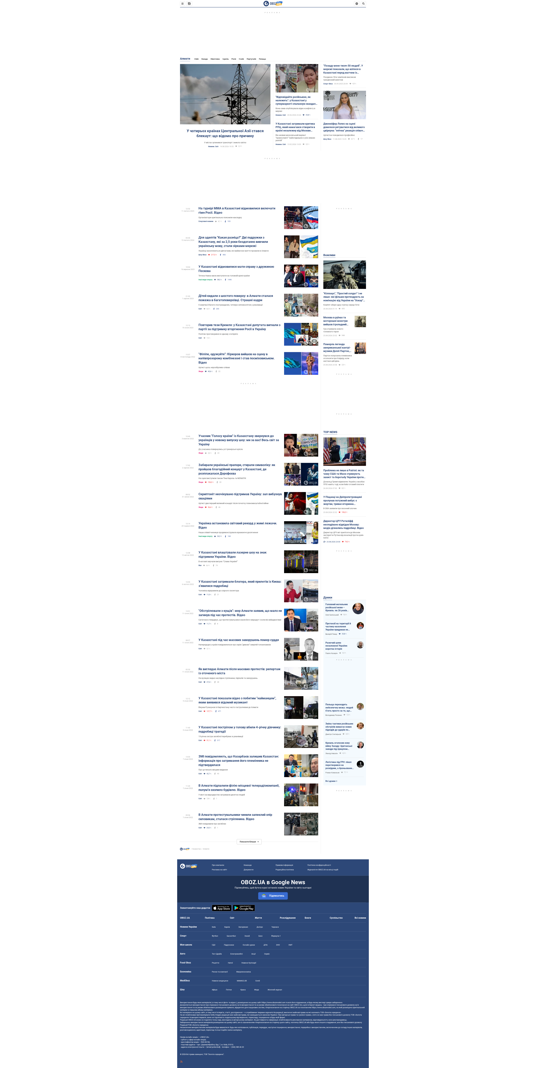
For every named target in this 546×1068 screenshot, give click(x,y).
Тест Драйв (217, 954)
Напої (230, 963)
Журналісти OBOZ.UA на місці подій (322, 870)
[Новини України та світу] (185, 850)
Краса (243, 990)
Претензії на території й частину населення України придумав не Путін (338, 626)
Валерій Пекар (331, 634)
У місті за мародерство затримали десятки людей (221, 795)
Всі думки (330, 781)
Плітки (229, 990)
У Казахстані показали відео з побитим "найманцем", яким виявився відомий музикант (237, 700)
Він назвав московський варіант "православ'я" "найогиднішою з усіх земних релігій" (295, 138)
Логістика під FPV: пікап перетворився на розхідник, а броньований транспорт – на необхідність (339, 765)
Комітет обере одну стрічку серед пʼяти (341, 305)
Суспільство (336, 918)
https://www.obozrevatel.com (273, 1002)
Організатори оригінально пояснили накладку (220, 217)
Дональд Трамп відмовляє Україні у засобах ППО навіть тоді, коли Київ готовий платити (344, 483)
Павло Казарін (331, 653)
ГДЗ (213, 945)
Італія (241, 59)
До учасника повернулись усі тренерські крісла (220, 449)
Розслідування (288, 918)
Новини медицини (220, 981)
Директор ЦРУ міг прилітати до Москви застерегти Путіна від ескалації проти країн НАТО (343, 535)
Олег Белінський (332, 615)
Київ (214, 927)
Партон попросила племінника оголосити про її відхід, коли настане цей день (337, 358)
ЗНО (278, 945)
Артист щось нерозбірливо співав (214, 367)
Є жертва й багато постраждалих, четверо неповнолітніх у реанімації (230, 305)
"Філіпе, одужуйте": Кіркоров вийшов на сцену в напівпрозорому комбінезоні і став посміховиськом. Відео (236, 358)
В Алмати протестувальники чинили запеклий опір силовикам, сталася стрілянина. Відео (235, 817)
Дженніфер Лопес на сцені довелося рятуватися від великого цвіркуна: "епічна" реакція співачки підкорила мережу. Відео (344, 127)
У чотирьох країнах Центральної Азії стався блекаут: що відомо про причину (225, 133)
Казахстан (196, 849)
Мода (256, 990)
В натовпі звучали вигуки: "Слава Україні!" (218, 561)
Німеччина (215, 59)
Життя (258, 918)
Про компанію (218, 865)
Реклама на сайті (219, 870)
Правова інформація (284, 865)
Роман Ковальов (332, 773)
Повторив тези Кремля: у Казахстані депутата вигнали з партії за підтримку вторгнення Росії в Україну (239, 327)
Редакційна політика (285, 870)
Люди (200, 371)
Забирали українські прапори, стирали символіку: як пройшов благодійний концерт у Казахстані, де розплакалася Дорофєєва (236, 469)
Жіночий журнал (275, 990)
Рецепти (215, 963)
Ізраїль (226, 59)
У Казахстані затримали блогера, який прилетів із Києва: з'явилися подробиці (239, 584)
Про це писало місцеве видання (213, 770)
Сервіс (267, 954)
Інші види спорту (205, 280)
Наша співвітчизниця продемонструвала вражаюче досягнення (228, 532)
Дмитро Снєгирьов (333, 734)
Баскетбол (231, 936)
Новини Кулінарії (248, 963)
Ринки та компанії (220, 972)
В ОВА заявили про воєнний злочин (340, 508)
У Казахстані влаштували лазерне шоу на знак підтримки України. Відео (232, 554)
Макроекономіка (243, 972)
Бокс (260, 936)
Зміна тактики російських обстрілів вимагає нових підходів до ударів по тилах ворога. (339, 726)
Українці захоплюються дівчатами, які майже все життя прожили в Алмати (233, 251)
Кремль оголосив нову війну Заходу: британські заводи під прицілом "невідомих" (338, 746)
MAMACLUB (242, 981)
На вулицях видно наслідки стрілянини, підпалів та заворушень (228, 678)
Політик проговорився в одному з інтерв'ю (218, 334)
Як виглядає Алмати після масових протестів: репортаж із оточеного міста (239, 671)
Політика (210, 918)
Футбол (215, 936)
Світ (200, 309)
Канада (204, 59)
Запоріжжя (243, 927)
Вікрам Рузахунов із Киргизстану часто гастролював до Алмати (228, 707)
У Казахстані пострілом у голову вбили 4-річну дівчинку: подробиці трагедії (239, 729)
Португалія (251, 59)
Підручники (229, 945)
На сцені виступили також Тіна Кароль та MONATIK (222, 478)
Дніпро (260, 927)
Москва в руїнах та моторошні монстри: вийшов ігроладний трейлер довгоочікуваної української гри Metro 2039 (336, 321)
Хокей (247, 936)
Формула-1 (276, 936)
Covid (257, 981)
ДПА (265, 945)
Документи (249, 870)
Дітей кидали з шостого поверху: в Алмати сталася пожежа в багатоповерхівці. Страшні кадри (235, 298)
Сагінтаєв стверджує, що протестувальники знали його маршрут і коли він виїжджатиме (239, 620)
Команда (248, 865)
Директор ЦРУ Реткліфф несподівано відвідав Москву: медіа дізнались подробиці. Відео (343, 524)
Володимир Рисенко (333, 715)
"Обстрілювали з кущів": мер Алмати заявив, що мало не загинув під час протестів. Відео (240, 613)
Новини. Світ (213, 147)
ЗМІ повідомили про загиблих (212, 824)
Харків (227, 927)
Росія (233, 59)
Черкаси (275, 927)
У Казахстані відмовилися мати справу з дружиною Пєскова (236, 269)
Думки (327, 597)
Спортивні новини (205, 221)
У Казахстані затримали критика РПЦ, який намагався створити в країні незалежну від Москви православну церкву (295, 127)
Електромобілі (236, 954)
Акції (253, 954)
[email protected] (213, 1047)
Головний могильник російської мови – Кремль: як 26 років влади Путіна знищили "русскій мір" (337, 607)
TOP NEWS (330, 432)
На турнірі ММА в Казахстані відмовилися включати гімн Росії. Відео (236, 210)
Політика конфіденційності (319, 865)
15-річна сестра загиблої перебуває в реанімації (220, 736)
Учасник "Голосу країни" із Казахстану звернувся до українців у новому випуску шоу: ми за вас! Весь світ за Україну (238, 440)
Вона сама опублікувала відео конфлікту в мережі (295, 109)
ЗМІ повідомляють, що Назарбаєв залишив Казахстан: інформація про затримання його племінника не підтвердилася (238, 761)
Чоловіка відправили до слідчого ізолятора (218, 590)
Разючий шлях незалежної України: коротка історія (336, 645)
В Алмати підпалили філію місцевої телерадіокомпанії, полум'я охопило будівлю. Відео (238, 788)
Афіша (214, 990)
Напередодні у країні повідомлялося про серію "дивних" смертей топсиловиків (234, 645)
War (199, 565)
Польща (262, 59)
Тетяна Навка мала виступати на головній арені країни (224, 276)
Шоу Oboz (327, 139)
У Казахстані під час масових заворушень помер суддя (238, 640)
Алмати (185, 58)
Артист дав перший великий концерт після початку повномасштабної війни (233, 503)
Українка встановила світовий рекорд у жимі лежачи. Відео (237, 525)
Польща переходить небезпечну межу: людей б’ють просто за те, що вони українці (339, 707)
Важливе (329, 255)
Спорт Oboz (328, 84)
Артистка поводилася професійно (339, 135)
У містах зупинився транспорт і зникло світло (225, 142)
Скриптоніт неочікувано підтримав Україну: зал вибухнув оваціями (240, 496)
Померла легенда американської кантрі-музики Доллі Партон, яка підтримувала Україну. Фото (337, 348)
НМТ (290, 945)
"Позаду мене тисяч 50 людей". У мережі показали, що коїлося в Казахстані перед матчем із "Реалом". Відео (343, 69)
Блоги (308, 918)
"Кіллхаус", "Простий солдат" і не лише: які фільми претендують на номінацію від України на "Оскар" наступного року (343, 297)
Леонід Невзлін (331, 753)
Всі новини (360, 918)
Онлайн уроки (249, 945)
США (196, 59)
